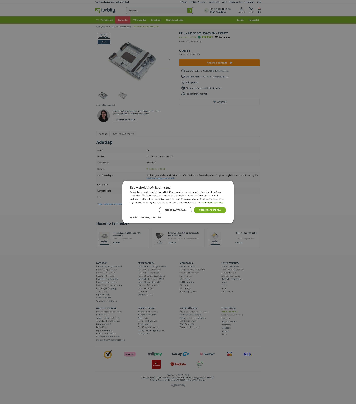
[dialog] (178, 202)
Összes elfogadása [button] (210, 210)
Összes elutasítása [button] (175, 210)
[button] (145, 217)
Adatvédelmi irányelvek (213, 202)
